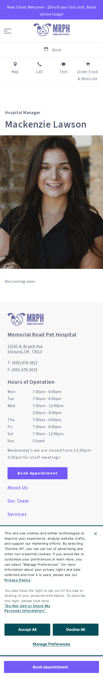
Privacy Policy (17, 580)
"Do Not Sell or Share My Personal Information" (27, 608)
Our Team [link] (18, 501)
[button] (7, 31)
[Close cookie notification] (95, 533)
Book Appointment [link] (50, 667)
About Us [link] (18, 488)
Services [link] (17, 514)
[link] (52, 29)
